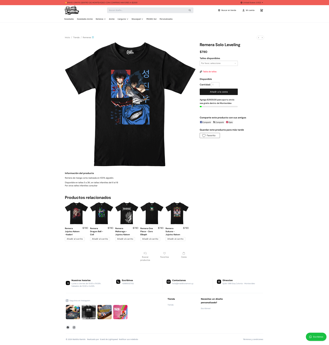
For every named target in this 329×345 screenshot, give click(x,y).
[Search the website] (190, 10)
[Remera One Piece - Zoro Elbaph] (151, 213)
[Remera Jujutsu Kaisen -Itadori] (76, 213)
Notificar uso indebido (128, 339)
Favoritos (164, 257)
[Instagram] (74, 327)
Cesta (184, 257)
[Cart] (261, 10)
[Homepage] (74, 10)
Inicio (67, 37)
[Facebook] (68, 327)
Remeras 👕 (88, 37)
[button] (316, 338)
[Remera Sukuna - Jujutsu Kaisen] (177, 213)
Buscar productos (145, 258)
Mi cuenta (250, 10)
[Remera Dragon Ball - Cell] (101, 213)
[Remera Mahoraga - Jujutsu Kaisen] (126, 213)
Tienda (76, 37)
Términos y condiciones (253, 339)
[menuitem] (258, 37)
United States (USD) (252, 2)
